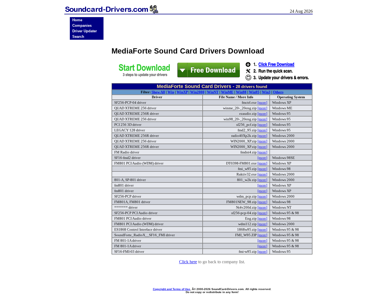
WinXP (182, 92)
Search (78, 36)
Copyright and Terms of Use (171, 289)
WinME (227, 92)
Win (171, 92)
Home (77, 20)
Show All (158, 92)
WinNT (213, 92)
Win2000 (197, 92)
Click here (188, 261)
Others (278, 92)
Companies (82, 25)
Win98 (241, 92)
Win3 (266, 92)
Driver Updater (84, 31)
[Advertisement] (87, 127)
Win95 (254, 92)
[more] (262, 102)
